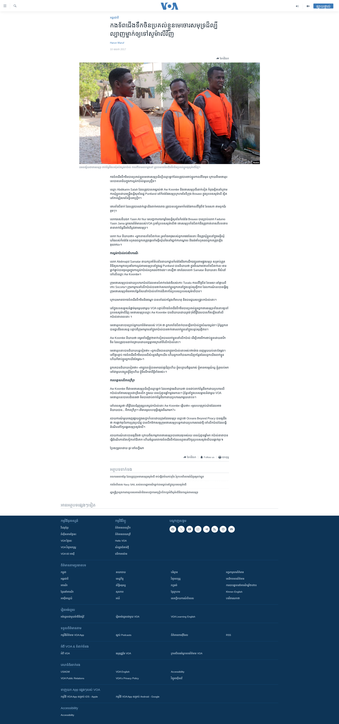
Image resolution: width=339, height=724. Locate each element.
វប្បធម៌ (174, 585)
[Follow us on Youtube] (189, 529)
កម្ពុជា (63, 572)
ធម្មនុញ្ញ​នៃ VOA (123, 653)
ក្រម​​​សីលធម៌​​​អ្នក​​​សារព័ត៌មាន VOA (186, 653)
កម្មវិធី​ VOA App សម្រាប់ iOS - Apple (79, 696)
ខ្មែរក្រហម (175, 591)
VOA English (123, 671)
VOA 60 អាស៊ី (68, 553)
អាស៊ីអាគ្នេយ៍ (66, 598)
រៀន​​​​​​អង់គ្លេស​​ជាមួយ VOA (127, 616)
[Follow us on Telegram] (206, 529)
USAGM (65, 671)
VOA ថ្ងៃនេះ (66, 540)
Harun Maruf (117, 42)
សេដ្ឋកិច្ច (120, 578)
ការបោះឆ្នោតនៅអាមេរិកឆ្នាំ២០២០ (241, 585)
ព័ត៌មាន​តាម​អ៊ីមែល (179, 635)
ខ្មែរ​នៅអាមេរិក (67, 591)
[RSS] (214, 529)
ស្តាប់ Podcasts (123, 635)
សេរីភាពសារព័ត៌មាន (235, 578)
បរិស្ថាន (174, 572)
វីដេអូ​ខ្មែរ (65, 527)
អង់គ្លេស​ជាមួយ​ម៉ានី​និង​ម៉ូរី (72, 616)
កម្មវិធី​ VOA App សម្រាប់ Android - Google (137, 696)
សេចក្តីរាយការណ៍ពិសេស (182, 598)
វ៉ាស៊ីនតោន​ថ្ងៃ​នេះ (68, 534)
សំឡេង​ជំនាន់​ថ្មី (122, 547)
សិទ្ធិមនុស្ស (121, 585)
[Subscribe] (231, 529)
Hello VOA (121, 540)
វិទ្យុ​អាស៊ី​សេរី (176, 678)
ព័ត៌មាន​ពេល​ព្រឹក (123, 527)
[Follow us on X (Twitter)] (181, 529)
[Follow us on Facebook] (173, 529)
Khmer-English (234, 591)
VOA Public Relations (72, 678)
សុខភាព (120, 591)
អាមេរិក (64, 585)
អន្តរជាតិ (114, 17)
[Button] (222, 58)
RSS (228, 635)
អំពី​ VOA (65, 653)
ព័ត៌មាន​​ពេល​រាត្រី (123, 534)
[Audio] (297, 6)
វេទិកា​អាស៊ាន (121, 553)
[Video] (308, 6)
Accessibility (177, 671)
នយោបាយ (121, 572)
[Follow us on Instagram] (198, 529)
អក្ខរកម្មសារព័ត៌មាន (235, 572)
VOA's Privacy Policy (127, 678)
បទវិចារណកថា (233, 598)
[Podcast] (223, 529)
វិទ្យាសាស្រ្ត (176, 578)
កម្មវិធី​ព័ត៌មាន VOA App (72, 635)
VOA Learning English (183, 616)
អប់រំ (118, 598)
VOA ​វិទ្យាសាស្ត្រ (68, 547)
